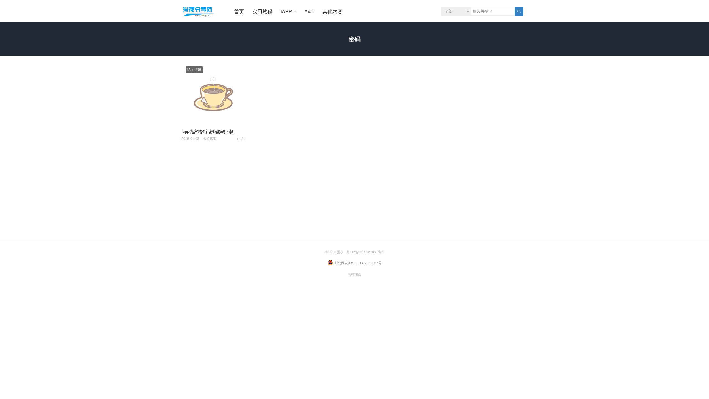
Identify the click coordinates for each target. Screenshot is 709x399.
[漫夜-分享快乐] (198, 11)
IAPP (286, 11)
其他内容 (333, 11)
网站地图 (354, 274)
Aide (309, 11)
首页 (239, 11)
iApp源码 (194, 69)
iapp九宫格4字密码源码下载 (207, 131)
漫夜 (340, 251)
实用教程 (262, 11)
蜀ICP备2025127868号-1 (365, 251)
